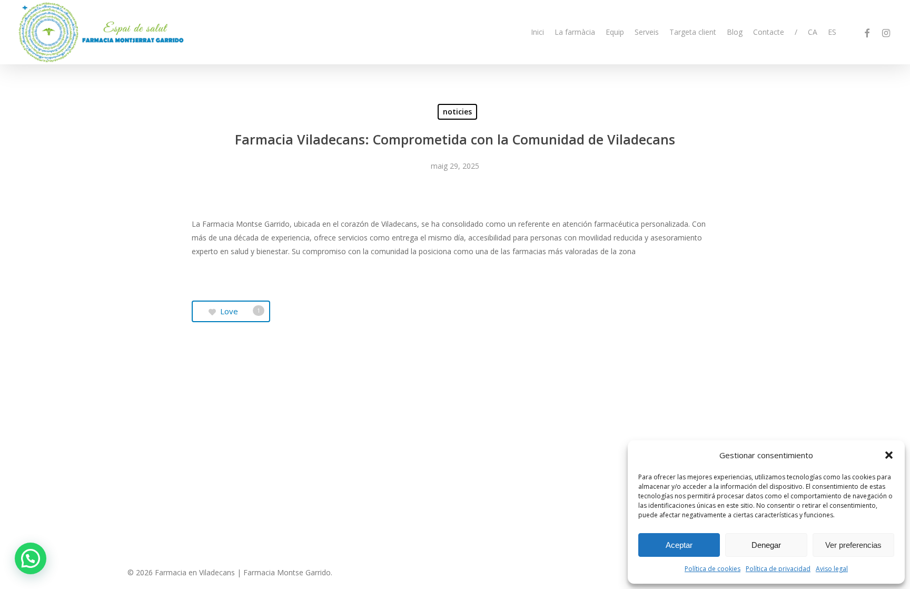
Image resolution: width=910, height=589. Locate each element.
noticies (457, 112)
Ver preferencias (853, 544)
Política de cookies (712, 568)
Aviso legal (832, 568)
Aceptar (679, 544)
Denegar (766, 544)
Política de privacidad (778, 568)
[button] (889, 455)
